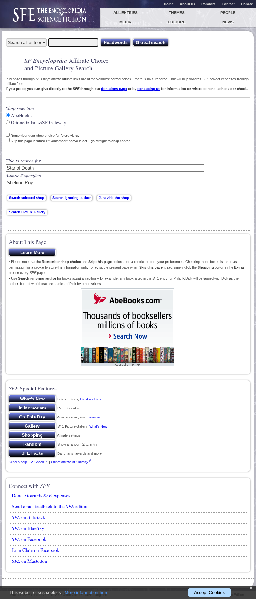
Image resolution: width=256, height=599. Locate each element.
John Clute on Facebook (35, 550)
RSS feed (37, 462)
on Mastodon (29, 561)
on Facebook (29, 539)
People (227, 13)
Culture (176, 22)
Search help (18, 462)
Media (125, 22)
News (228, 22)
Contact (228, 4)
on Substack (28, 517)
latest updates (90, 399)
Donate (247, 4)
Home (169, 4)
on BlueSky (28, 528)
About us (187, 4)
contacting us (148, 89)
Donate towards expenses (41, 495)
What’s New (98, 426)
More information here (87, 592)
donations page (114, 89)
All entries (125, 13)
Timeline (93, 417)
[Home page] (50, 18)
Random (208, 4)
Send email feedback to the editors (50, 506)
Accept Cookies (209, 592)
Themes (177, 13)
